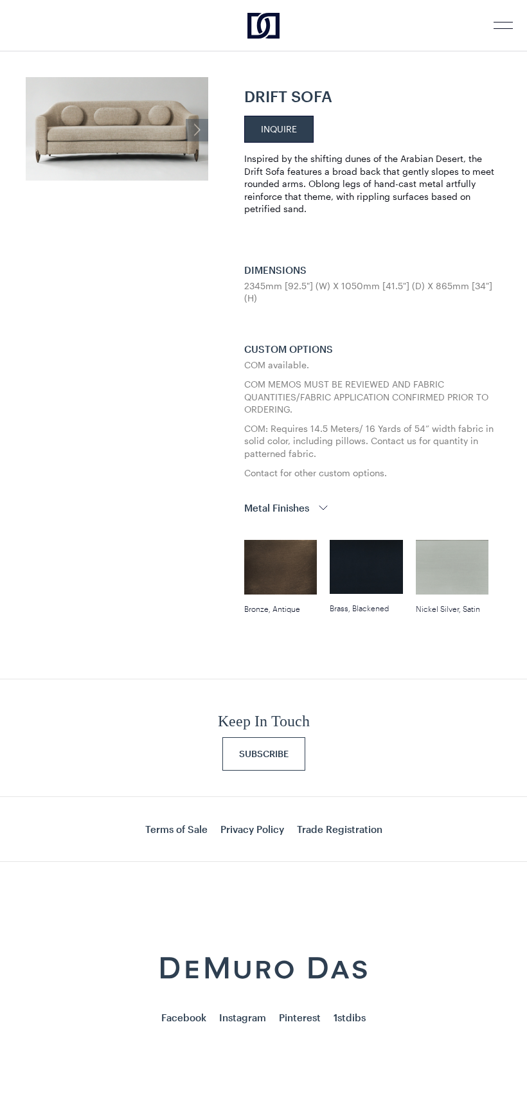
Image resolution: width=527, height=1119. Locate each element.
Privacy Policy (252, 829)
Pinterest (300, 1017)
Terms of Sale (176, 829)
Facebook (183, 1017)
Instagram (242, 1017)
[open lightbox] (117, 130)
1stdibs (350, 1017)
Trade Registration (339, 829)
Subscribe (264, 753)
